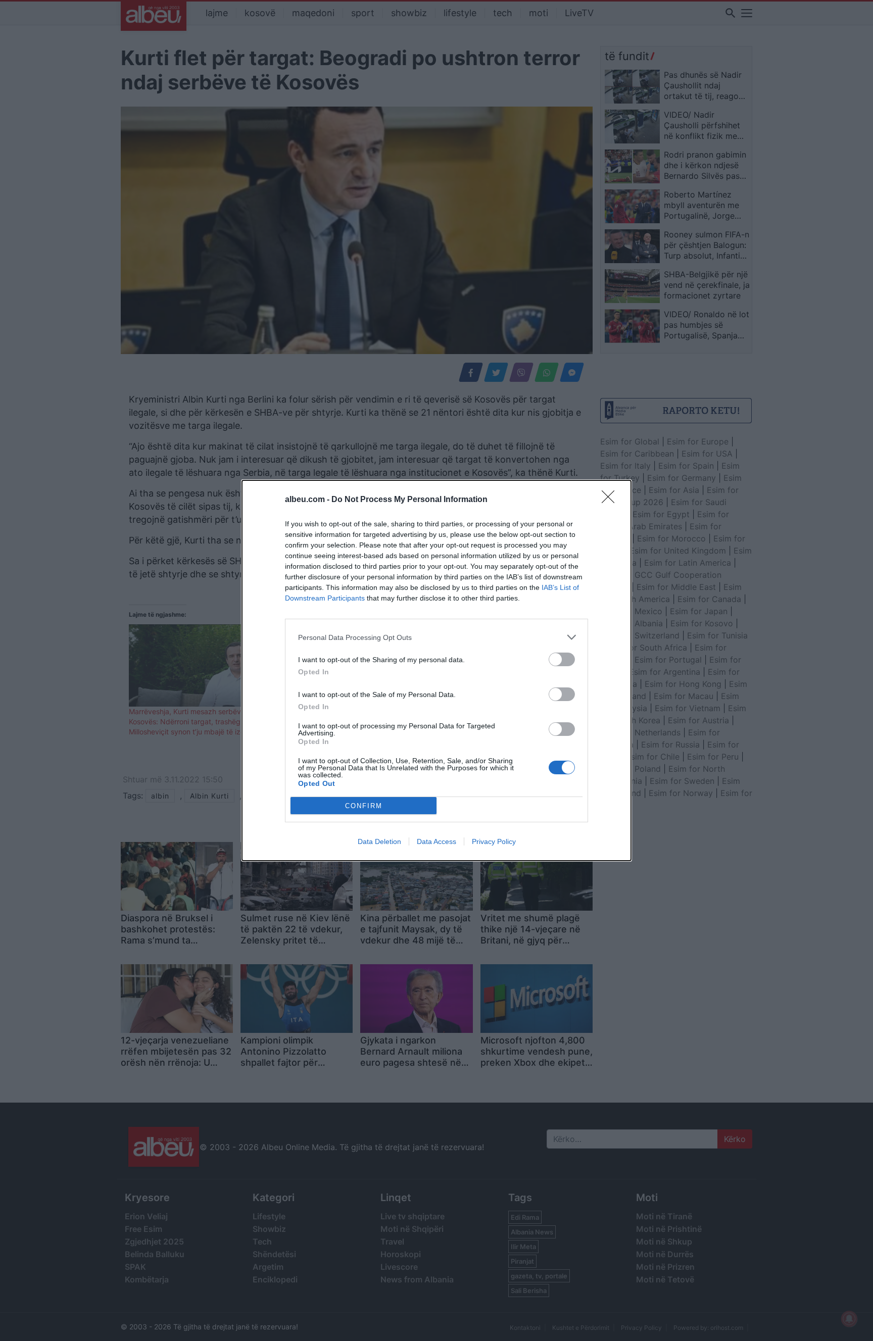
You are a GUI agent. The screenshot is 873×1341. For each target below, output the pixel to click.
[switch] (562, 659)
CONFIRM (363, 806)
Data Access (436, 841)
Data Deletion (379, 841)
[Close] (611, 500)
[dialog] (436, 670)
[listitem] (436, 637)
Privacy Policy (494, 841)
